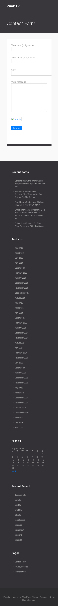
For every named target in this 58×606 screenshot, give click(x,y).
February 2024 (21, 352)
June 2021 (19, 417)
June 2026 (19, 252)
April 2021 (19, 427)
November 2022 (21, 382)
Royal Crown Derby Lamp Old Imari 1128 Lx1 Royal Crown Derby (30, 203)
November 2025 (21, 287)
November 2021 (21, 402)
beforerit (18, 534)
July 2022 (19, 387)
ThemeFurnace (28, 599)
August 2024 (20, 342)
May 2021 (19, 422)
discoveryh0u (20, 494)
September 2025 (22, 292)
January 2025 (20, 327)
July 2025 (19, 302)
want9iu (18, 504)
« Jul (14, 470)
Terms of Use (20, 571)
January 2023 (20, 372)
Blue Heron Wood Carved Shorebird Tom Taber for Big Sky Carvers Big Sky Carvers (28, 194)
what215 (18, 509)
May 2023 (19, 362)
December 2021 (21, 397)
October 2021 (20, 407)
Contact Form (20, 561)
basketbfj (18, 539)
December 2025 (21, 282)
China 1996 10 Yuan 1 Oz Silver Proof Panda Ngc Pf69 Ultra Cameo (30, 224)
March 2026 (20, 267)
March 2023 (20, 367)
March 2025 (20, 317)
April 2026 (19, 262)
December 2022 (21, 377)
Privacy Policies (21, 566)
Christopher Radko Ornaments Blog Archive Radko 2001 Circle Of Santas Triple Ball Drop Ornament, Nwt (30, 213)
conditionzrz (20, 519)
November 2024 (21, 337)
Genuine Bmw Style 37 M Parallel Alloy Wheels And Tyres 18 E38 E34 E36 (30, 183)
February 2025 (21, 322)
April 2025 (19, 312)
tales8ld (18, 514)
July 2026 (19, 247)
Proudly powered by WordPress (17, 597)
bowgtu (18, 499)
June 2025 (19, 307)
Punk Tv (13, 6)
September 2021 (22, 412)
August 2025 (20, 297)
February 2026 (21, 272)
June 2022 (19, 392)
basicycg (18, 524)
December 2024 (21, 332)
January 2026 (20, 277)
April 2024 (19, 347)
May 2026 (19, 257)
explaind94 (19, 529)
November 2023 (21, 357)
